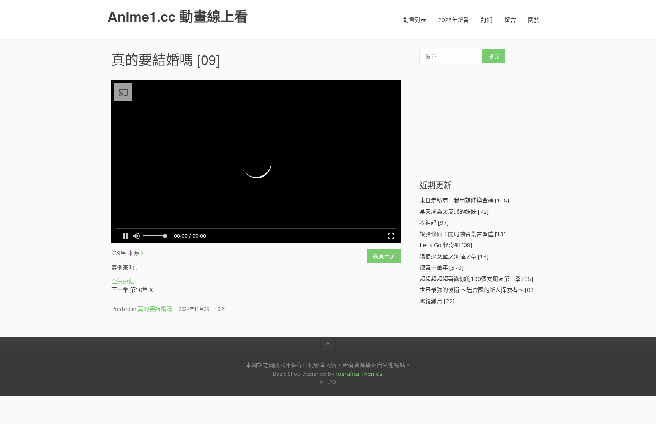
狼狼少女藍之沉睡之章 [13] (454, 256)
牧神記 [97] (434, 222)
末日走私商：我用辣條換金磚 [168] (464, 200)
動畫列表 (414, 20)
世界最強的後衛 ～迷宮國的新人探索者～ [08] (477, 289)
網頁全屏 (384, 256)
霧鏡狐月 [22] (436, 301)
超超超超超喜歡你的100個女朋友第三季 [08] (476, 278)
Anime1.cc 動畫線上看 (177, 16)
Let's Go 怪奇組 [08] (445, 245)
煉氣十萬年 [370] (441, 267)
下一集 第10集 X (132, 289)
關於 (533, 20)
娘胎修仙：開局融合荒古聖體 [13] (462, 234)
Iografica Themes (359, 373)
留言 (510, 20)
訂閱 (486, 20)
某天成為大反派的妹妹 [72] (454, 211)
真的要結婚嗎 (152, 59)
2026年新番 (453, 20)
